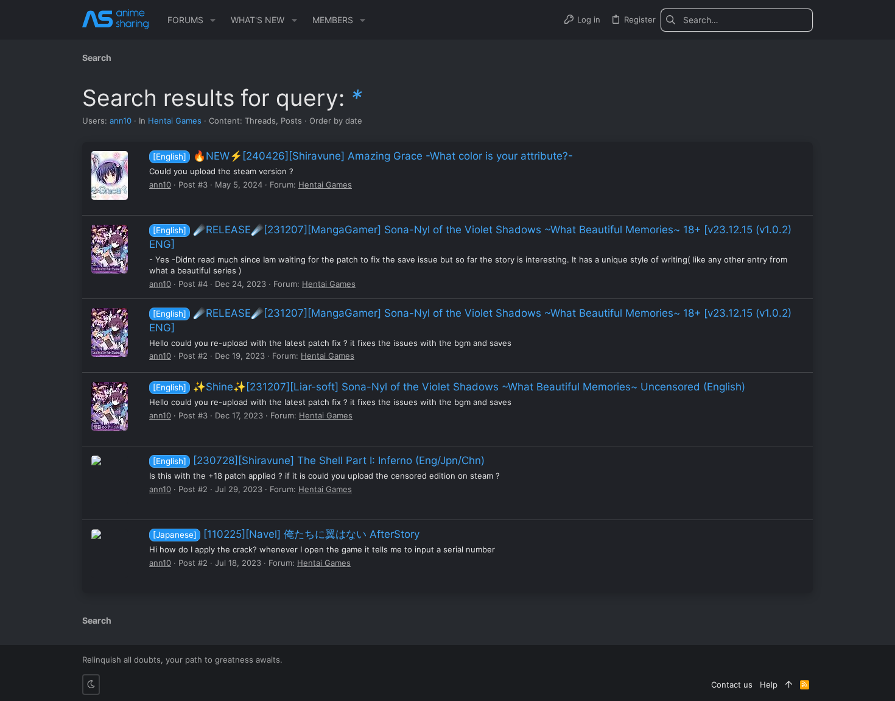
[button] (213, 20)
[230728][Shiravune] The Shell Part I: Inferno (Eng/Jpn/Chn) (319, 460)
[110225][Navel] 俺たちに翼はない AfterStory (286, 534)
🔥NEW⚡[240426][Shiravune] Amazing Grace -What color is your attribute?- (363, 156)
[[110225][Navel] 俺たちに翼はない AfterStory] (109, 553)
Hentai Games (175, 120)
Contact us (732, 684)
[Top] (788, 684)
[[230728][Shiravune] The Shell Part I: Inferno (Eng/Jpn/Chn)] (109, 480)
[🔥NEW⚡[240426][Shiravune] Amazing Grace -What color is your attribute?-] (109, 175)
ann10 (121, 120)
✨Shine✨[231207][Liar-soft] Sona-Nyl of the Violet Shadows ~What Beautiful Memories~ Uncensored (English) (449, 387)
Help (768, 684)
